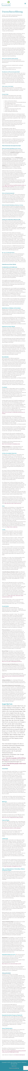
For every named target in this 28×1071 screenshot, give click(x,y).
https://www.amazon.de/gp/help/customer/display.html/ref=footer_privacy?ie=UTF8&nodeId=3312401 (14, 1051)
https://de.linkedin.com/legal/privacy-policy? (13, 866)
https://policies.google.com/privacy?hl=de (12, 503)
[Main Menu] (25, 3)
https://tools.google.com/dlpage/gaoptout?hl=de (12, 661)
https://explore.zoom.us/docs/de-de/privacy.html (11, 963)
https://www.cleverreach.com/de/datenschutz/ (11, 444)
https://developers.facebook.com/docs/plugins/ (11, 828)
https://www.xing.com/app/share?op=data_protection (12, 817)
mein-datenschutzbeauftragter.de (19, 1054)
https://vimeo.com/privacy (12, 527)
